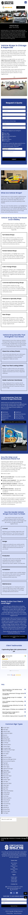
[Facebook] (11, 893)
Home (10, 27)
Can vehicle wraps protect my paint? (13, 716)
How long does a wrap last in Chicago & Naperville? (10, 712)
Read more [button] (4, 667)
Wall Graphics (6, 141)
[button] (26, 2)
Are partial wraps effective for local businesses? (12, 705)
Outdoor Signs (6, 134)
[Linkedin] (17, 893)
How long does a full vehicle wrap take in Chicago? (12, 690)
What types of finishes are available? (13, 709)
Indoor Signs (6, 133)
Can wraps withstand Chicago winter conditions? (13, 694)
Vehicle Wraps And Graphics (9, 136)
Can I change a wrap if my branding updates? (12, 702)
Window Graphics (7, 139)
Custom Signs (6, 137)
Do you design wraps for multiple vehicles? (12, 698)
